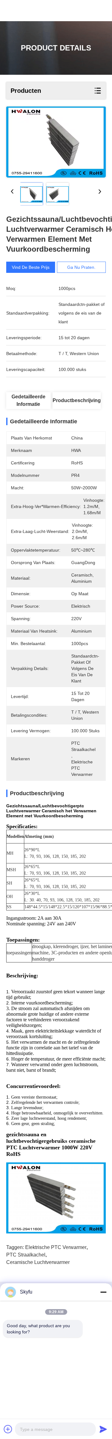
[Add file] (8, 1429)
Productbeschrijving (77, 400)
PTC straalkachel (25, 1254)
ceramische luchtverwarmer (38, 1262)
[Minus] (103, 1292)
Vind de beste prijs (30, 267)
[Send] (103, 1429)
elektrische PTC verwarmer (55, 1247)
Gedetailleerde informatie (28, 400)
